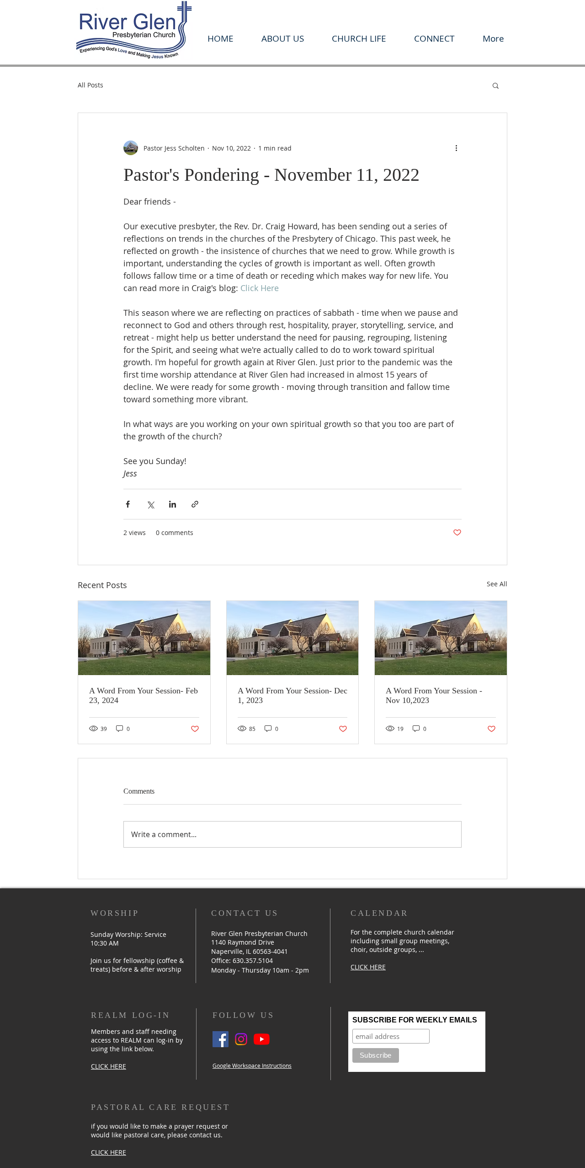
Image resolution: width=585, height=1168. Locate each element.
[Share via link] (195, 504)
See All (497, 583)
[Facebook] (221, 1039)
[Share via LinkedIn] (172, 504)
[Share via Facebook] (127, 504)
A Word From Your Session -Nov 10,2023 (434, 695)
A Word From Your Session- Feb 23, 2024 (143, 695)
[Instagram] (241, 1039)
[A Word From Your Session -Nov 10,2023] (441, 638)
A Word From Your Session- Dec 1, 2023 (292, 695)
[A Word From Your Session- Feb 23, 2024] (144, 638)
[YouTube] (262, 1039)
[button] (282, 38)
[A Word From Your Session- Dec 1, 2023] (293, 638)
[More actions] (456, 147)
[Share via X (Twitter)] (150, 504)
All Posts (90, 85)
